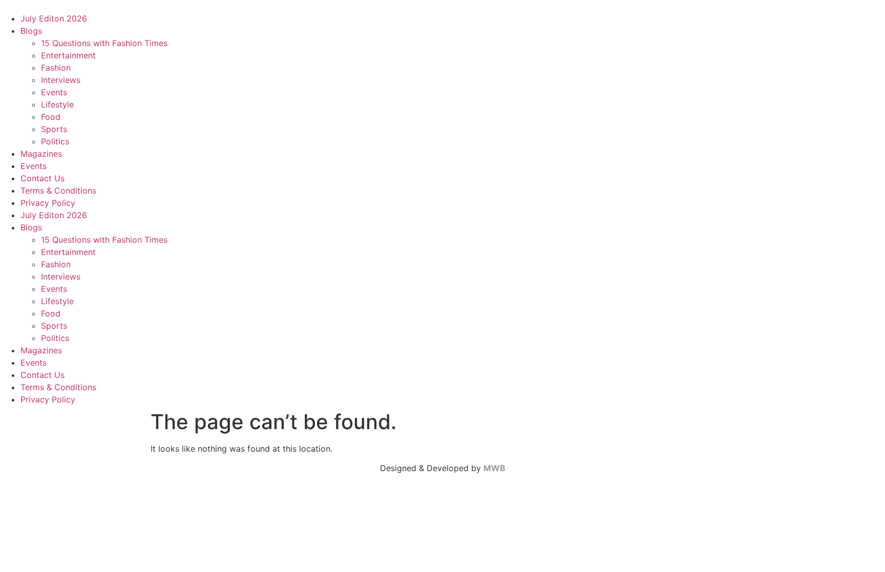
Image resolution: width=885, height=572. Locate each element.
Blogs (31, 31)
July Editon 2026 (53, 18)
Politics (55, 141)
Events (54, 92)
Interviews (60, 80)
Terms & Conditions (58, 190)
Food (50, 117)
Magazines (41, 154)
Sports (54, 129)
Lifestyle (57, 104)
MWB (494, 468)
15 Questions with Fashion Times (104, 43)
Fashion (56, 67)
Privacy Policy (47, 203)
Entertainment (68, 55)
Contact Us (42, 178)
